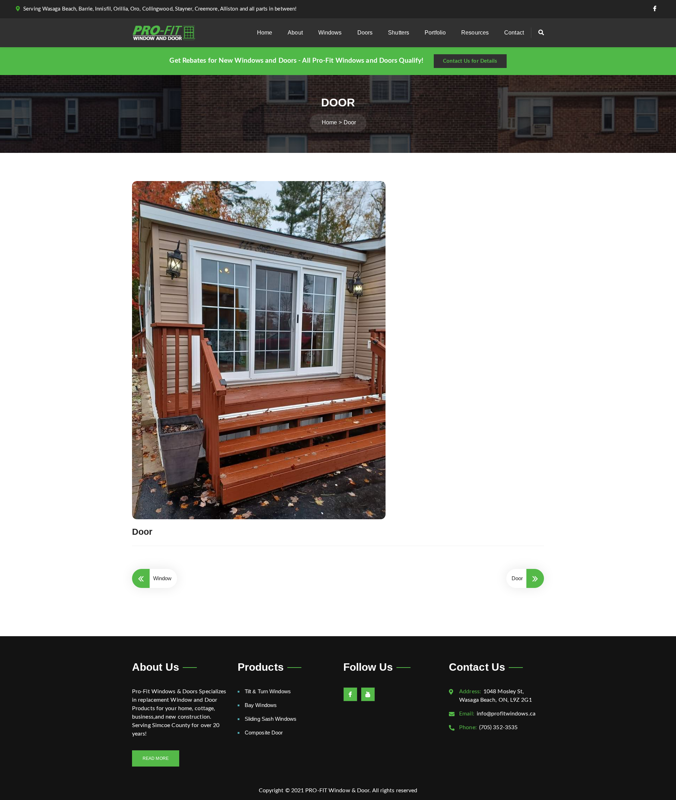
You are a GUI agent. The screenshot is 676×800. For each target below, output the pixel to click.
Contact (514, 33)
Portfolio (435, 33)
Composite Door (264, 733)
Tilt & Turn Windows (268, 691)
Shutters (398, 33)
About (295, 33)
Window (162, 578)
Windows (330, 33)
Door (517, 578)
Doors (365, 33)
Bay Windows (261, 705)
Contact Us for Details (470, 61)
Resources (475, 33)
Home (264, 33)
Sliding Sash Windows (270, 719)
